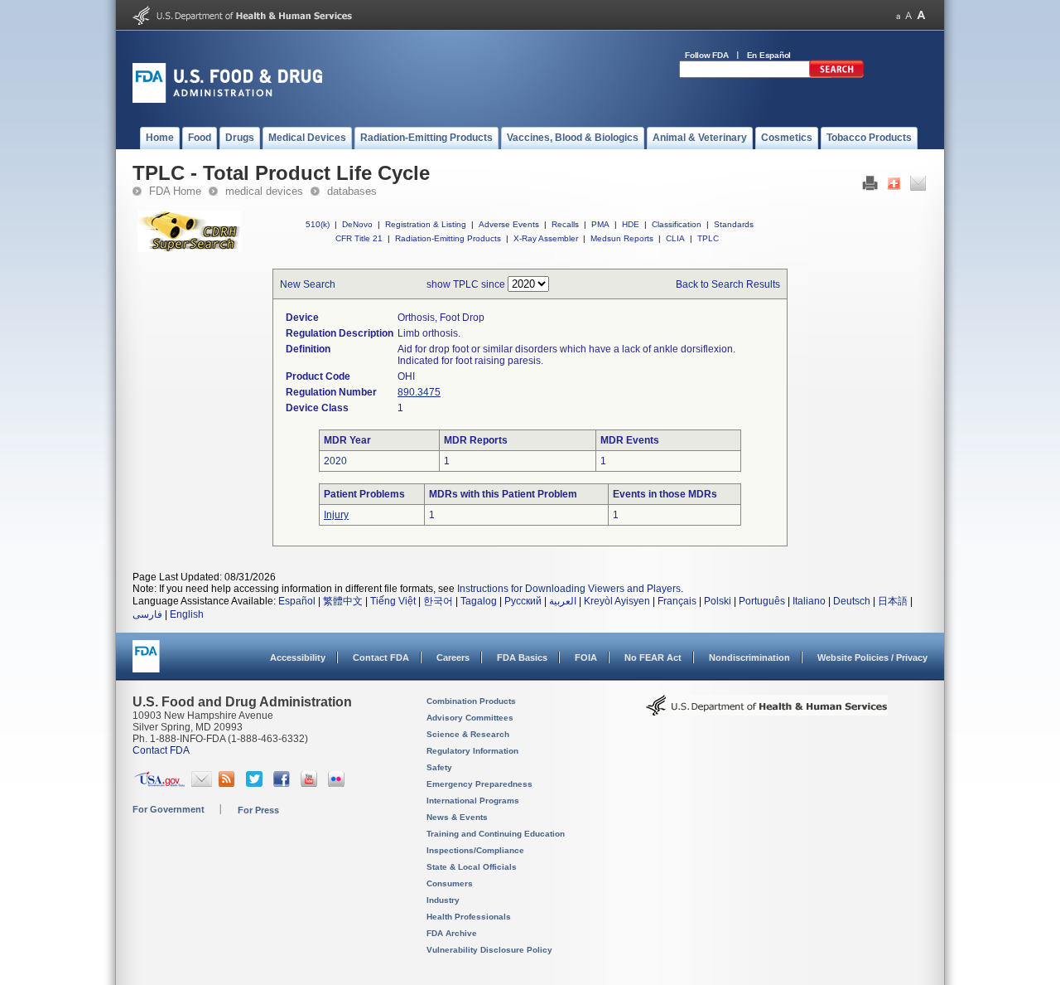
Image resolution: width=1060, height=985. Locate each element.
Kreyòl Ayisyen (617, 601)
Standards (734, 224)
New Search (307, 284)
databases (352, 191)
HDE (630, 224)
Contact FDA (381, 657)
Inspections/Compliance (475, 850)
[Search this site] (836, 74)
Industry (443, 900)
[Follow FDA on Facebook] (283, 783)
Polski (717, 601)
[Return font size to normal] (908, 15)
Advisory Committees (469, 717)
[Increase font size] (921, 15)
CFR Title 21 (359, 238)
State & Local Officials (471, 866)
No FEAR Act (653, 657)
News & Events (457, 817)
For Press (258, 810)
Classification (676, 224)
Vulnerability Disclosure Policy (489, 949)
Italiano (809, 601)
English (187, 614)
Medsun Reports (621, 238)
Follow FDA (707, 55)
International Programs (472, 800)
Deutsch (851, 601)
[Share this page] (894, 187)
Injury (336, 515)
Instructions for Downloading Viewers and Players (569, 588)
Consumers (449, 883)
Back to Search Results (728, 284)
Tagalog (478, 601)
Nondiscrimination (749, 657)
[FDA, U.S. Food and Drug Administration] (227, 99)
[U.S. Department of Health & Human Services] (767, 711)
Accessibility (297, 657)
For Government (168, 809)
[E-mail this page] (918, 187)
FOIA (586, 657)
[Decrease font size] (898, 15)
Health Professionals (468, 916)
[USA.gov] (159, 783)
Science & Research (467, 734)
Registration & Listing (425, 224)
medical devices (264, 191)
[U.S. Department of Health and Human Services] (242, 21)
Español (297, 601)
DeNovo (357, 224)
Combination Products (471, 701)
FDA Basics (522, 657)
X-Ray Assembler (545, 238)
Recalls (565, 224)
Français (677, 601)
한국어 (438, 601)
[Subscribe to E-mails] (201, 783)
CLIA (675, 238)
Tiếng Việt (393, 601)
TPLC (708, 238)
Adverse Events (509, 224)
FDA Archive (451, 933)
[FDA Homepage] (146, 663)
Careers (453, 657)
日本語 (893, 601)
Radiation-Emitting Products (448, 238)
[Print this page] (870, 187)
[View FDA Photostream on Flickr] (338, 783)
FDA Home (175, 191)
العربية (562, 601)
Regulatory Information (472, 750)
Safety (439, 767)
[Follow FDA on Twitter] (256, 783)
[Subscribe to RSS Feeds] (229, 783)
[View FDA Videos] (311, 783)
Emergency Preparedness (479, 783)
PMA (600, 224)
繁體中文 (343, 601)
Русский (523, 601)
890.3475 (419, 392)
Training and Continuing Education (495, 833)
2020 (335, 461)
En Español (769, 55)
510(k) (318, 224)
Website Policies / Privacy (872, 657)
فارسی (147, 614)
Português (762, 601)
